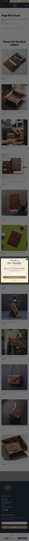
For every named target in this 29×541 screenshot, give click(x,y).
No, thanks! (14, 280)
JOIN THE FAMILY (14, 277)
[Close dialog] (27, 259)
